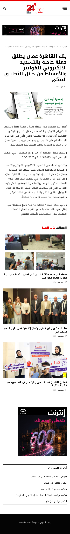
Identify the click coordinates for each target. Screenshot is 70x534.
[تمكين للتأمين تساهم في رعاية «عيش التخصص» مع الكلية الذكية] (35, 360)
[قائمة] (65, 8)
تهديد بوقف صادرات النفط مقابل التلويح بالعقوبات (41, 495)
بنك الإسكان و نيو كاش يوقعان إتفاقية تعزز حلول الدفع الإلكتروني (35, 330)
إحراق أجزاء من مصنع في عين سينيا (48, 476)
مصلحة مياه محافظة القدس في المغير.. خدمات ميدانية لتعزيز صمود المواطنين (35, 276)
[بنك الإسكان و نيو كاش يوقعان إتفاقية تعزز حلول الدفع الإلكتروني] (35, 306)
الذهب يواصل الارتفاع (56, 501)
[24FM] (35, 8)
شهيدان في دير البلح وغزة (53, 489)
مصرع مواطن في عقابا (55, 483)
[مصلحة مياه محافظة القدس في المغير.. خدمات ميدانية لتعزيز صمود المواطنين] (35, 252)
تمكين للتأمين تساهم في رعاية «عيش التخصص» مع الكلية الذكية (37, 384)
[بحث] (5, 8)
